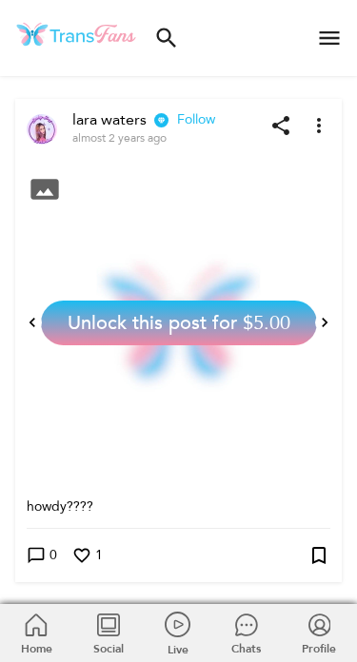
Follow (196, 119)
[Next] (324, 322)
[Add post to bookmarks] (319, 555)
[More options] (319, 126)
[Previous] (32, 322)
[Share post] (281, 126)
